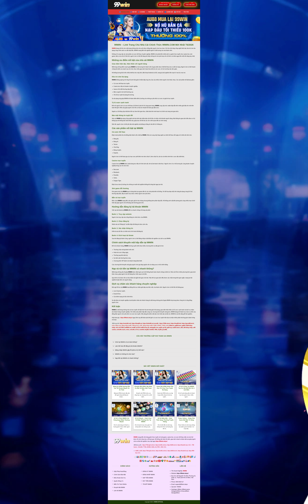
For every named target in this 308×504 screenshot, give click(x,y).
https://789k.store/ (164, 323)
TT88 (144, 447)
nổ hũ (137, 329)
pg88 (183, 325)
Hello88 (140, 447)
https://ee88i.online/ (160, 445)
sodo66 (141, 329)
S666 (152, 447)
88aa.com (118, 325)
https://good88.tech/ (188, 323)
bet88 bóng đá (144, 327)
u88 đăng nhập (188, 327)
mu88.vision (176, 327)
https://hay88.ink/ (176, 323)
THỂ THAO (151, 12)
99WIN (185, 471)
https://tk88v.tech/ (172, 445)
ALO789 (157, 447)
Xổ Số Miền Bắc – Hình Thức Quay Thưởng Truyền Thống (164, 419)
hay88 (160, 329)
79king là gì (135, 325)
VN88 (154, 325)
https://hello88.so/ (148, 323)
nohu (113, 325)
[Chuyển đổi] (113, 342)
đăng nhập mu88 (126, 325)
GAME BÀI (170, 12)
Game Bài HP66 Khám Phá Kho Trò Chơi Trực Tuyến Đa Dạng (164, 388)
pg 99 (164, 327)
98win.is (171, 325)
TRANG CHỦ (125, 12)
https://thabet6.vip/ (182, 445)
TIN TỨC (186, 12)
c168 (140, 325)
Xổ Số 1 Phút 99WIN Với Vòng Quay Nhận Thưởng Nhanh (121, 419)
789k (155, 329)
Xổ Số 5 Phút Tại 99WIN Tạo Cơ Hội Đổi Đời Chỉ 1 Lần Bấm (186, 388)
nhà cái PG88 (120, 327)
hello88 (151, 329)
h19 (189, 445)
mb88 (136, 450)
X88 (162, 447)
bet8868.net (127, 327)
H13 (165, 447)
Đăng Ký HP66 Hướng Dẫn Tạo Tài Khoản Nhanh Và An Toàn (121, 388)
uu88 (140, 450)
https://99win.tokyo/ (161, 441)
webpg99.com (154, 327)
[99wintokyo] (122, 4)
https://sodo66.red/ (125, 323)
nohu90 (132, 329)
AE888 (149, 447)
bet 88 (138, 327)
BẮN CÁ (160, 12)
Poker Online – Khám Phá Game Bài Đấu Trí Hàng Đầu (186, 419)
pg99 (160, 327)
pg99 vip (169, 327)
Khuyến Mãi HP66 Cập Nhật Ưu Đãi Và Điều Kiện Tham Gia (143, 388)
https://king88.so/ (137, 323)
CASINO (142, 12)
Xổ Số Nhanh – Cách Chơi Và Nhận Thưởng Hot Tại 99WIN (143, 419)
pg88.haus (178, 325)
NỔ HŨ (134, 12)
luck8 (167, 325)
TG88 (163, 325)
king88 (147, 329)
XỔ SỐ (178, 12)
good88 (164, 329)
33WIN (159, 325)
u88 (181, 327)
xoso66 (156, 323)
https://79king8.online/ (148, 445)
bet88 (133, 327)
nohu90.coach (121, 329)
